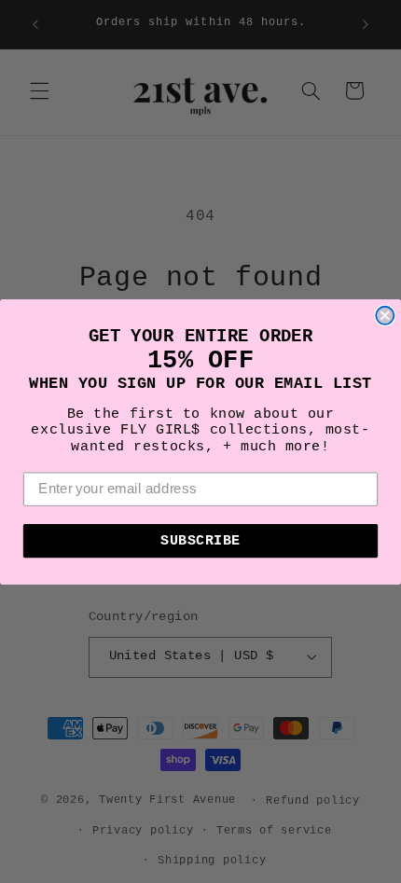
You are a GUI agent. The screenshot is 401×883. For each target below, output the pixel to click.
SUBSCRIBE (200, 540)
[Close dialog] (385, 315)
